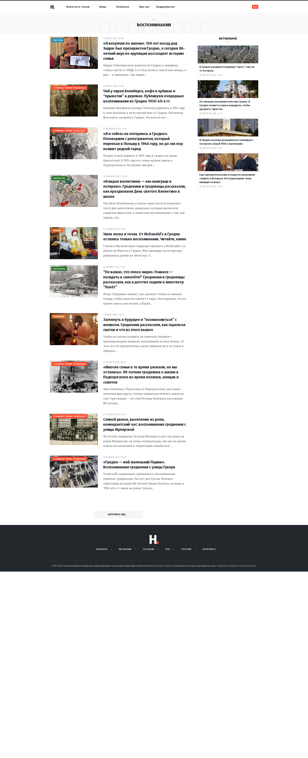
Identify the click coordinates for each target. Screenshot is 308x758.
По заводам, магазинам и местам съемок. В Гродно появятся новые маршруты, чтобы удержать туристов (224, 105)
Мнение (57, 230)
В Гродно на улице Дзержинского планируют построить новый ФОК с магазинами (226, 142)
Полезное (122, 6)
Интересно (59, 178)
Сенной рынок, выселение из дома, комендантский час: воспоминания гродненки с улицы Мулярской (144, 424)
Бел (255, 6)
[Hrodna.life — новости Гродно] (52, 6)
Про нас (144, 6)
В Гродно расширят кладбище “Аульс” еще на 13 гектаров (226, 68)
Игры (102, 6)
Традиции (58, 316)
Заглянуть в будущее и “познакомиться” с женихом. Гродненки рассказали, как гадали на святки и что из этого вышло (144, 324)
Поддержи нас (165, 6)
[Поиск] (244, 6)
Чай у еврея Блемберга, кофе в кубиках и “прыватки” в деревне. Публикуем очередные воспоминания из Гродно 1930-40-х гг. (143, 96)
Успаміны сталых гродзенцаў (69, 88)
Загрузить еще (117, 514)
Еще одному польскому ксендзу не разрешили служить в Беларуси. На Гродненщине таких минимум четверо (227, 178)
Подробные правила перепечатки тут (236, 565)
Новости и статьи (77, 6)
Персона (58, 40)
